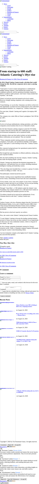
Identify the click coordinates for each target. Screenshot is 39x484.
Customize (3, 445)
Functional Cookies (7, 459)
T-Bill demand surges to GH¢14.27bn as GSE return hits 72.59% (26, 323)
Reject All (10, 445)
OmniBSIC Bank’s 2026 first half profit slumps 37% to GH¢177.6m (8, 337)
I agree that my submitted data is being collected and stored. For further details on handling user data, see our (19, 292)
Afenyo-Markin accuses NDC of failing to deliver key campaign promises (7, 302)
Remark (15, 459)
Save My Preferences (13, 479)
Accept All (17, 445)
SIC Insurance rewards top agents (7, 262)
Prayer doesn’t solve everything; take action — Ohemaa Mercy (7, 311)
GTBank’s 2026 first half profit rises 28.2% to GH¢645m (7, 388)
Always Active (17, 450)
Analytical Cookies (7, 465)
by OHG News (16, 79)
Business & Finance (5, 79)
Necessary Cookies (7, 450)
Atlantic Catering (8, 238)
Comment (3, 289)
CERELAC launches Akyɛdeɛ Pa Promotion (7, 328)
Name (1, 277)
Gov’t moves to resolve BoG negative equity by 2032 (11, 251)
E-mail (2, 279)
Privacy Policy (30, 293)
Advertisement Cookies (8, 472)
